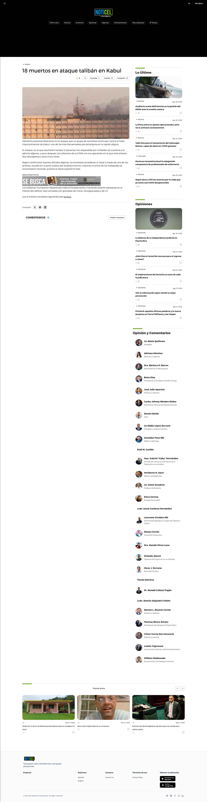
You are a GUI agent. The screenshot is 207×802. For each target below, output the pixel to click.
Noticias (67, 23)
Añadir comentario (117, 218)
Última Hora (54, 23)
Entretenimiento (120, 23)
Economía (79, 23)
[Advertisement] (103, 42)
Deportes (105, 23)
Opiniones (92, 23)
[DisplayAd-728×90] (75, 181)
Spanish (81, 777)
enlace (67, 196)
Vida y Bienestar (138, 23)
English (80, 781)
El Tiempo (153, 23)
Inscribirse (199, 3)
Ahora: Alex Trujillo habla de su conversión (38, 726)
